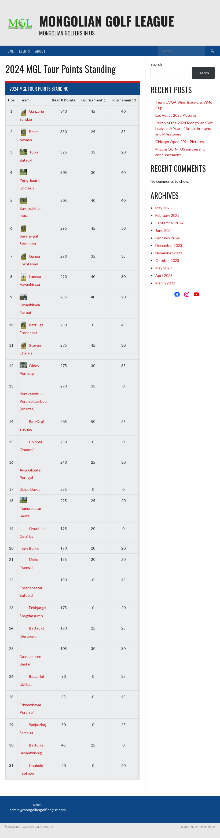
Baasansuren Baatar (30, 660)
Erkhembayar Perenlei (30, 708)
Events (24, 51)
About (40, 51)
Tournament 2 (123, 100)
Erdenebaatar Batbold (31, 591)
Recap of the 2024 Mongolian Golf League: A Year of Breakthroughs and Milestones (183, 128)
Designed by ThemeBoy (198, 826)
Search (156, 64)
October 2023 (167, 260)
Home (9, 51)
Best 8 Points (64, 100)
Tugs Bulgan (30, 548)
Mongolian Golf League (106, 20)
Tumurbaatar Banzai (30, 512)
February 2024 (167, 238)
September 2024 (169, 223)
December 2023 (168, 245)
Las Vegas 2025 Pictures (176, 115)
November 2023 (168, 253)
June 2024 (164, 230)
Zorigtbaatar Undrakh (30, 184)
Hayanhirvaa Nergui (30, 308)
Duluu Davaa (30, 489)
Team (25, 100)
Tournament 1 (93, 100)
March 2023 (165, 283)
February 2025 (167, 215)
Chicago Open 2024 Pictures (179, 141)
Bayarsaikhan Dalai (31, 212)
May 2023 (163, 268)
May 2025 (163, 208)
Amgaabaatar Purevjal (31, 474)
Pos (11, 100)
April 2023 (164, 275)
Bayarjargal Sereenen (29, 240)
